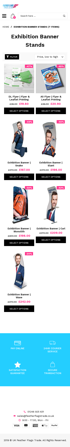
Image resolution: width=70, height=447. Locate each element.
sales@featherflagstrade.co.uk (35, 416)
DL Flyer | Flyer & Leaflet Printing (19, 98)
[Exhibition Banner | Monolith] (19, 205)
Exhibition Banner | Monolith (19, 230)
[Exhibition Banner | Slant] (51, 139)
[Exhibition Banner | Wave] (19, 271)
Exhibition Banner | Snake (19, 164)
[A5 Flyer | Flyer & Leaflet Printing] (51, 78)
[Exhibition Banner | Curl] (51, 205)
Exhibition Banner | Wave (19, 296)
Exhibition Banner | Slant (50, 164)
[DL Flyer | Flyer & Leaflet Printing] (19, 78)
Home (5, 26)
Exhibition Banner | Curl (51, 228)
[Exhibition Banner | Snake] (19, 139)
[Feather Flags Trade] (10, 6)
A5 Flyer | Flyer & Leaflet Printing (51, 98)
